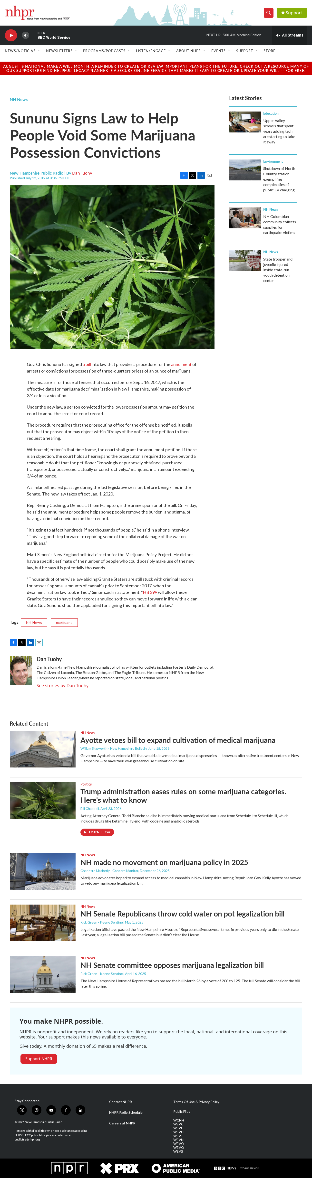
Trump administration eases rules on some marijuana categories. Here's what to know (183, 795)
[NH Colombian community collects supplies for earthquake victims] (245, 217)
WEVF (178, 1128)
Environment (273, 161)
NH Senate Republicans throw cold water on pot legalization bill (182, 913)
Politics (86, 784)
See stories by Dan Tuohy (62, 685)
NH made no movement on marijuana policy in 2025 (164, 862)
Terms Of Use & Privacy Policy (196, 1102)
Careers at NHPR (122, 1123)
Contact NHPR (120, 1102)
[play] (11, 35)
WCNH (178, 1120)
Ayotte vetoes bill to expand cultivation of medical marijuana (177, 740)
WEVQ (178, 1148)
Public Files (181, 1111)
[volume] (25, 35)
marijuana (64, 622)
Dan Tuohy (82, 173)
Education (271, 113)
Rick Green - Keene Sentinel (102, 922)
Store (269, 50)
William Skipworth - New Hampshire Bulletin (113, 748)
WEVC (178, 1124)
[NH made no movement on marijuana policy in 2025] (43, 871)
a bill (87, 364)
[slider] (33, 35)
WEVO (178, 1144)
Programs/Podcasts (104, 50)
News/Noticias (20, 50)
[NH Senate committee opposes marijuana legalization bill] (43, 974)
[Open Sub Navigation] (39, 51)
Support (294, 12)
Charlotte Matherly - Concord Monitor (109, 871)
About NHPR (188, 50)
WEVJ (177, 1136)
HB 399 (150, 592)
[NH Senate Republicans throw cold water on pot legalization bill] (43, 923)
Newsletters (59, 50)
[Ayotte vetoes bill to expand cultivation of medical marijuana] (43, 749)
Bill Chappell (89, 808)
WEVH (178, 1132)
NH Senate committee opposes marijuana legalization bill (172, 965)
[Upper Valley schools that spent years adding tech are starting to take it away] (245, 122)
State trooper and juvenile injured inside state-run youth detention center (277, 270)
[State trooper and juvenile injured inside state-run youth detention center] (245, 260)
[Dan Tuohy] (21, 670)
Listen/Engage (151, 50)
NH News (19, 99)
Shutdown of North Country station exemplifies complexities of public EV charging (279, 179)
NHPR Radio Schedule (126, 1112)
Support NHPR (38, 1058)
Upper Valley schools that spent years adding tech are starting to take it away (279, 131)
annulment (181, 364)
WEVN (178, 1140)
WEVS (178, 1151)
